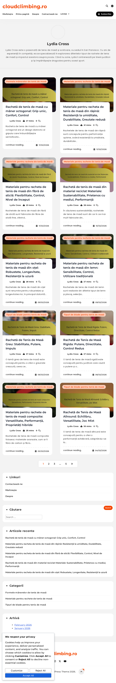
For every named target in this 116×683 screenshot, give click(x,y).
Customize (16, 670)
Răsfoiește (8, 14)
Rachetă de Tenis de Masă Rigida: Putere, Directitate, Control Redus (82, 344)
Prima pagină (22, 14)
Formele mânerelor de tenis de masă (26, 81)
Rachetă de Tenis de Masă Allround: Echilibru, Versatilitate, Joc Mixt (82, 416)
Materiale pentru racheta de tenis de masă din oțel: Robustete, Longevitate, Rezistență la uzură (56, 572)
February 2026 (23, 625)
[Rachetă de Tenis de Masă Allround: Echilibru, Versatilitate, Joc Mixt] (86, 400)
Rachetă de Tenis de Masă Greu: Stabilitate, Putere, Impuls (24, 344)
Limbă (64, 14)
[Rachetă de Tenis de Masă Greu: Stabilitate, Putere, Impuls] (29, 328)
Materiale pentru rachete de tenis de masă (87, 81)
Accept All (28, 675)
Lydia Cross (15, 121)
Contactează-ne (50, 14)
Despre (35, 14)
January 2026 (22, 628)
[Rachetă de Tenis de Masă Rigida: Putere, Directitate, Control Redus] (86, 328)
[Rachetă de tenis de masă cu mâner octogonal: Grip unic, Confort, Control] (29, 94)
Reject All (41, 670)
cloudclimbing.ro (25, 6)
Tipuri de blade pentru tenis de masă (26, 314)
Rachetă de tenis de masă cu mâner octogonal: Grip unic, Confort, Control (27, 111)
